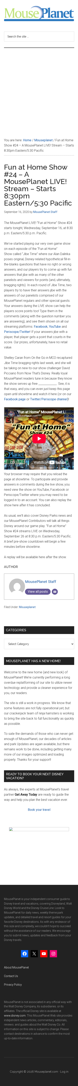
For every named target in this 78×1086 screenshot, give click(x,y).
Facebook (41, 326)
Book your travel (39, 810)
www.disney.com (15, 1015)
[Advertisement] (39, 89)
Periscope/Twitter (17, 332)
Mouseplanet (27, 607)
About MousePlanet (16, 967)
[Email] (55, 592)
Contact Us (11, 976)
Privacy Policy (13, 984)
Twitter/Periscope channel (48, 399)
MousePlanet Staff (40, 581)
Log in (64, 1071)
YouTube (55, 326)
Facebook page (15, 399)
